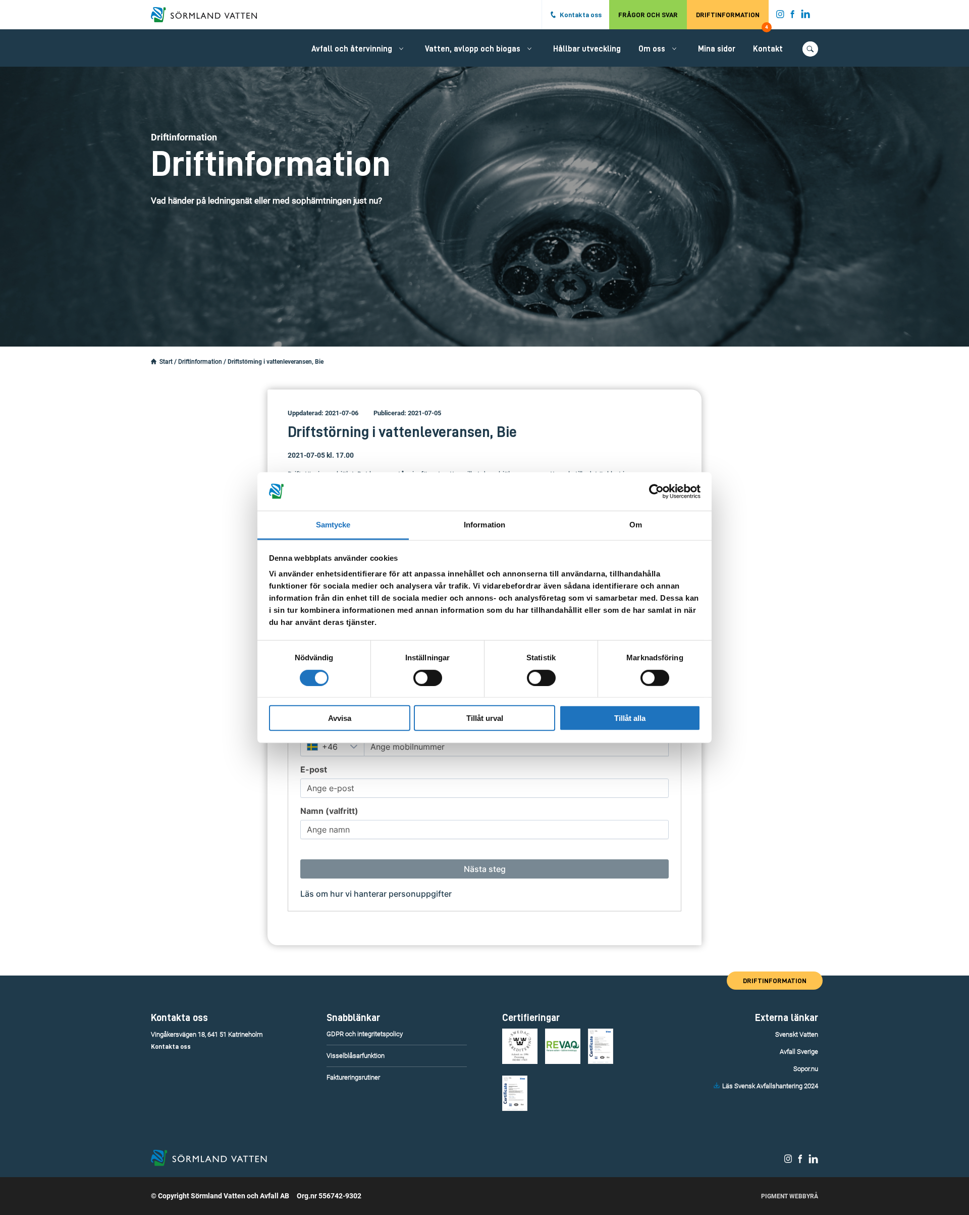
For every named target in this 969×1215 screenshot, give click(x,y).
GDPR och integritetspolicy (365, 1034)
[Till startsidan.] (209, 14)
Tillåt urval (484, 718)
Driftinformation (732, 20)
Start (166, 361)
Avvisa (339, 718)
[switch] (427, 677)
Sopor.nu (805, 1069)
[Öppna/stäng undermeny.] (401, 48)
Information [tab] (484, 524)
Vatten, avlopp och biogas (472, 49)
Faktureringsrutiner (353, 1077)
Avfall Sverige (799, 1051)
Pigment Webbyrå (789, 1196)
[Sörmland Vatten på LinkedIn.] (806, 16)
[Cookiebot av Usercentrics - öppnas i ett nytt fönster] (656, 491)
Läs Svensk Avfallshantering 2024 (770, 1086)
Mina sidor (716, 49)
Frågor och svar (648, 14)
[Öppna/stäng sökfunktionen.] (810, 49)
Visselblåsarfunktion (356, 1055)
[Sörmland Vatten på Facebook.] (792, 16)
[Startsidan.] (153, 361)
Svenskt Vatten (796, 1034)
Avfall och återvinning (351, 49)
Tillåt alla (629, 718)
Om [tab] (635, 524)
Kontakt (768, 49)
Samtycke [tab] (333, 524)
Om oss (651, 49)
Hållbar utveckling (587, 49)
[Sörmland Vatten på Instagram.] (780, 16)
